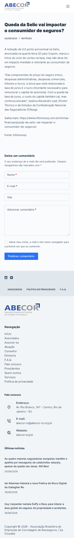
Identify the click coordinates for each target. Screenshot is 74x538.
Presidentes (12, 368)
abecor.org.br (24, 435)
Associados (15, 289)
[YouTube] (11, 277)
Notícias (26, 38)
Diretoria (10, 355)
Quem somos (12, 373)
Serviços (10, 377)
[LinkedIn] (5, 277)
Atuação (9, 347)
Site (9, 197)
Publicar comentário (21, 256)
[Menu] (68, 6)
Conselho (10, 351)
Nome (12, 174)
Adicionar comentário (21, 209)
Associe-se (11, 342)
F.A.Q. (63, 289)
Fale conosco (12, 364)
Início (7, 334)
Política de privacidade (41, 289)
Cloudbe (9, 533)
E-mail (12, 186)
